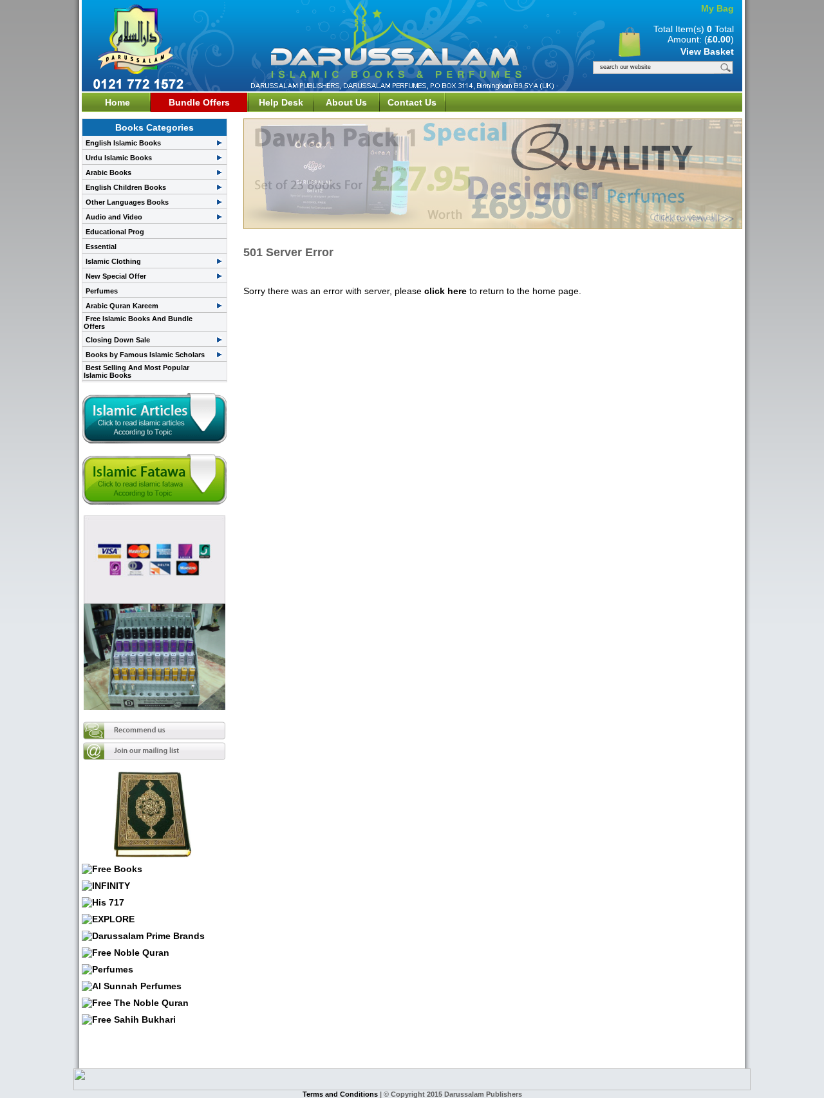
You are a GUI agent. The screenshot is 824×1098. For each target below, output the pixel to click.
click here (445, 291)
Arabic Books (108, 172)
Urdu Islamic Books (119, 158)
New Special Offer (116, 276)
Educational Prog (115, 232)
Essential (101, 246)
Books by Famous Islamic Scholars (145, 354)
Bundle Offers (199, 102)
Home (117, 102)
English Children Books (126, 187)
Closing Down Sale (118, 340)
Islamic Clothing (113, 261)
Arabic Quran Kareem (122, 306)
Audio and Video (114, 217)
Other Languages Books (127, 202)
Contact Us (412, 102)
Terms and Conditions (341, 1094)
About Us (346, 102)
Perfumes (102, 291)
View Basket (707, 51)
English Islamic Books (123, 143)
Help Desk (281, 102)
